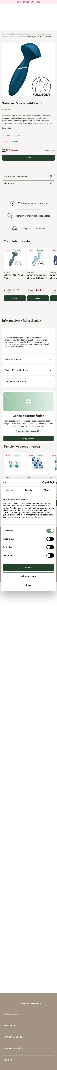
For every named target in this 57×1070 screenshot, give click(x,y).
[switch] (50, 539)
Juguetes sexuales (27, 34)
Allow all (29, 567)
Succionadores (20, 37)
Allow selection (28, 576)
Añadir (14, 298)
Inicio (4, 34)
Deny (28, 585)
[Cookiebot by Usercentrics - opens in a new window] (42, 483)
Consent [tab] (10, 490)
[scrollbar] (28, 308)
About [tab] (47, 490)
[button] (28, 1025)
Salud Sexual (13, 34)
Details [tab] (28, 490)
